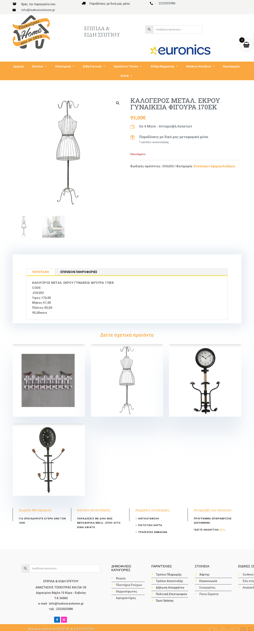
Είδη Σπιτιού (92, 66)
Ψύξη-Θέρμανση (162, 66)
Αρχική (18, 66)
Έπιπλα (37, 66)
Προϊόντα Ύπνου (126, 66)
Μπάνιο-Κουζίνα (198, 66)
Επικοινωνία (208, 581)
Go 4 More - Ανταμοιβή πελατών (165, 126)
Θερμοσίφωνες (126, 591)
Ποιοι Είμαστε (209, 594)
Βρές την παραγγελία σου (38, 4)
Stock (124, 75)
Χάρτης (204, 574)
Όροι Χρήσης (165, 600)
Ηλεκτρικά (63, 66)
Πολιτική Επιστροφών (171, 594)
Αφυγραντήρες (126, 598)
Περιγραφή (40, 272)
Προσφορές (231, 66)
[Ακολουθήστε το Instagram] (64, 620)
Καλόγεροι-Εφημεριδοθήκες (214, 166)
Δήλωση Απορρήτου (170, 587)
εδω (222, 529)
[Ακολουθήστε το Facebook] (57, 620)
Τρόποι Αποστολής (169, 581)
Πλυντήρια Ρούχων (129, 585)
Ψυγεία (121, 578)
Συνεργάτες (207, 587)
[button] (117, 103)
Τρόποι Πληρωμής (169, 574)
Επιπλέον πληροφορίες (78, 272)
